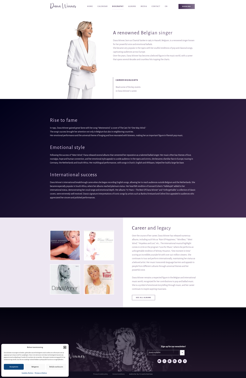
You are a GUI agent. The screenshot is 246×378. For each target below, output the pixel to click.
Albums (132, 6)
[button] (65, 347)
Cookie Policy (27, 373)
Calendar (103, 6)
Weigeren (35, 367)
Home (90, 6)
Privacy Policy (41, 373)
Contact (156, 6)
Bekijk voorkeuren (56, 367)
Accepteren (13, 367)
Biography (118, 6)
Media (144, 6)
